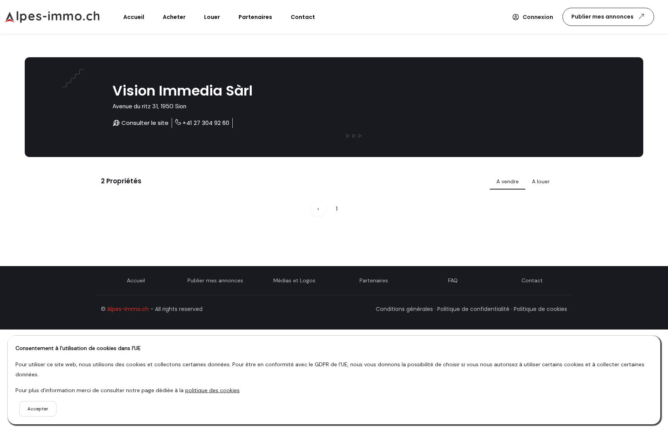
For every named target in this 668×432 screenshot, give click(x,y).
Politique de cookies (540, 309)
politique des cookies (212, 390)
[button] (532, 17)
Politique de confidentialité (473, 309)
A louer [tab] (541, 181)
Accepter (37, 409)
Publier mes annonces (602, 16)
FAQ (453, 280)
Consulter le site (144, 123)
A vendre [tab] (507, 181)
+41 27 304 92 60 (205, 123)
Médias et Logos (294, 280)
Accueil (136, 280)
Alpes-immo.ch (128, 309)
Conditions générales (404, 309)
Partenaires (374, 280)
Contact (532, 280)
